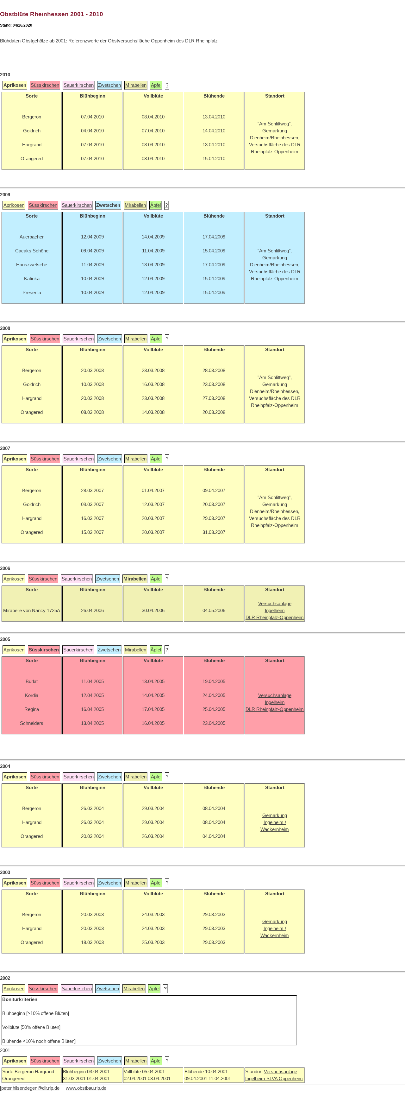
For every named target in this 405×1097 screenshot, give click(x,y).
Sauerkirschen (79, 85)
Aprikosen (13, 205)
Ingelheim (255, 1078)
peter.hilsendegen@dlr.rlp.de (30, 1088)
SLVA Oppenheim (284, 1078)
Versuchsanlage (280, 1071)
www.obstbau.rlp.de (86, 1088)
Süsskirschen (45, 85)
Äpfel (156, 85)
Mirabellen (135, 85)
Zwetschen (109, 85)
